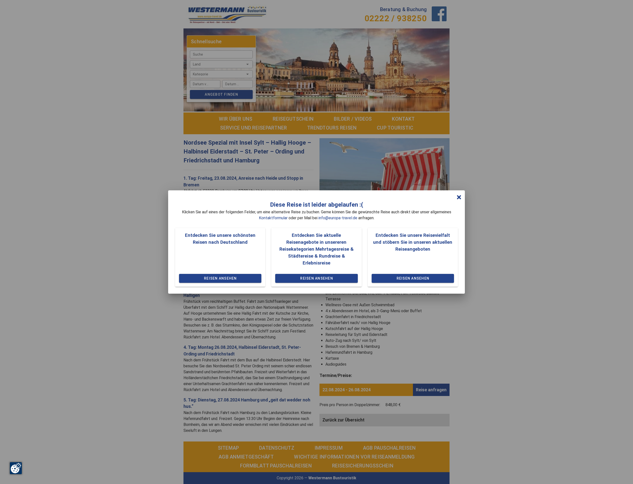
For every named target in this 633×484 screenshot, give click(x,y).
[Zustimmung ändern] (16, 468)
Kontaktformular (273, 218)
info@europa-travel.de (337, 218)
